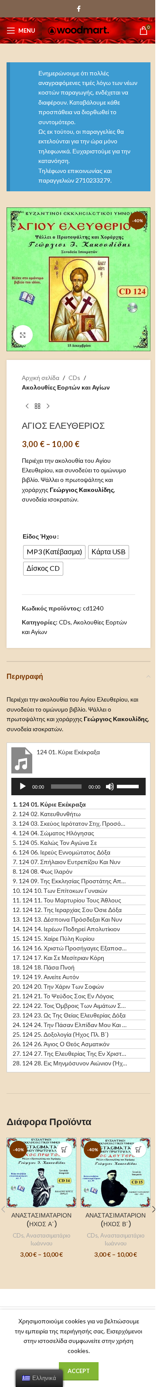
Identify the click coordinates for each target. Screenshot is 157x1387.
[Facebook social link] (78, 9)
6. (61, 852)
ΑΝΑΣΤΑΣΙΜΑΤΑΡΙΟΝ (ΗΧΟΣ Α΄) (41, 1219)
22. (70, 1005)
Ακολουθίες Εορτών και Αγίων (66, 387)
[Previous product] (27, 406)
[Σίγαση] (110, 791)
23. (69, 1015)
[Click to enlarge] (23, 335)
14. (66, 929)
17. (58, 957)
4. (53, 833)
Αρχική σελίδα (40, 377)
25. (61, 1034)
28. (70, 1063)
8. (42, 871)
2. (47, 813)
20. (58, 986)
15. (54, 938)
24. (70, 1024)
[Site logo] (78, 30)
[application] (78, 786)
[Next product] (48, 406)
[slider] (129, 786)
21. (63, 996)
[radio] (54, 552)
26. (61, 1044)
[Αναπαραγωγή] (22, 791)
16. (70, 948)
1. (49, 804)
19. (46, 976)
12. (67, 909)
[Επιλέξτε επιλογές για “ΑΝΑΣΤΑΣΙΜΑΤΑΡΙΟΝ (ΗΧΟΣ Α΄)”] (64, 1149)
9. (70, 881)
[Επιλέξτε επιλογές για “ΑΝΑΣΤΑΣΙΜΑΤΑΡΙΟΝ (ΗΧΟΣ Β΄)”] (138, 1149)
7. (66, 861)
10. (60, 890)
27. (70, 1053)
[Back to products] (37, 406)
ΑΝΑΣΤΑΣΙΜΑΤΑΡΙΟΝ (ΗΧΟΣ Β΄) (115, 1219)
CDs (74, 377)
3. (70, 823)
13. (67, 919)
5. (55, 842)
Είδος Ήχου (39, 536)
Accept (79, 1370)
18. (44, 967)
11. (67, 900)
